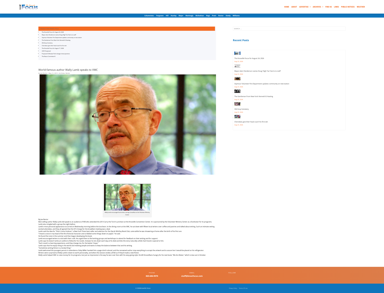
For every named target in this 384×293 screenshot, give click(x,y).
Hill (167, 16)
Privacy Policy (233, 288)
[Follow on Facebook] (230, 276)
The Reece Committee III (48, 56)
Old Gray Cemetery (47, 43)
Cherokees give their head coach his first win (54, 45)
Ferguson (160, 16)
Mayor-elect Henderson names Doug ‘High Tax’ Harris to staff (59, 35)
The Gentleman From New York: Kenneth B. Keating (56, 40)
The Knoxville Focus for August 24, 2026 (53, 32)
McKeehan (200, 16)
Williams (236, 16)
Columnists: (149, 16)
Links (336, 7)
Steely (228, 16)
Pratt (214, 16)
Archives (317, 7)
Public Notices (348, 7)
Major (181, 16)
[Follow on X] (234, 276)
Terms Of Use (243, 288)
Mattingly (189, 16)
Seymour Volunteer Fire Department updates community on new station (62, 37)
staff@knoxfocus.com (192, 276)
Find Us (328, 7)
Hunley (173, 16)
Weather (361, 7)
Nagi (208, 16)
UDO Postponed (46, 51)
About (294, 7)
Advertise (303, 7)
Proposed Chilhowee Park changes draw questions (56, 54)
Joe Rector (43, 73)
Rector (221, 16)
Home (286, 7)
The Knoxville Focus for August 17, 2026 (53, 48)
